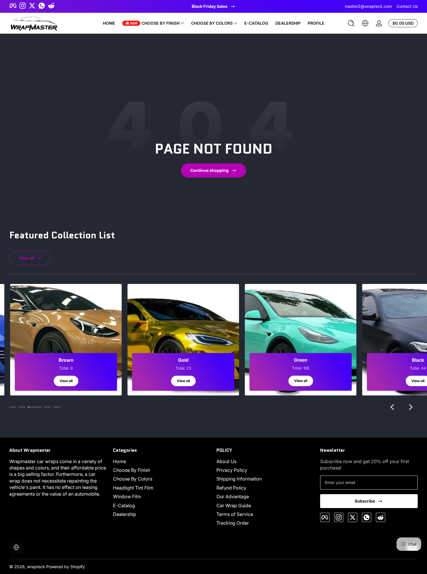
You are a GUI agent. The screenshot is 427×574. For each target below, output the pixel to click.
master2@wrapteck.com (368, 6)
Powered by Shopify (65, 566)
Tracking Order (232, 523)
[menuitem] (162, 461)
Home (119, 461)
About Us (226, 461)
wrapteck (36, 566)
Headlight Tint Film (133, 488)
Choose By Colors (132, 479)
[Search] (351, 23)
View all (26, 257)
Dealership (124, 514)
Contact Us (407, 6)
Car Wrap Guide (233, 505)
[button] (351, 23)
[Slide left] (392, 407)
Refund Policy (231, 488)
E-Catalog (124, 505)
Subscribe (365, 501)
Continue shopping (209, 170)
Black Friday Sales (209, 6)
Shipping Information (239, 479)
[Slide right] (411, 407)
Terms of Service (234, 514)
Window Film (127, 496)
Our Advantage (232, 496)
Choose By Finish (131, 470)
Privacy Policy (231, 470)
